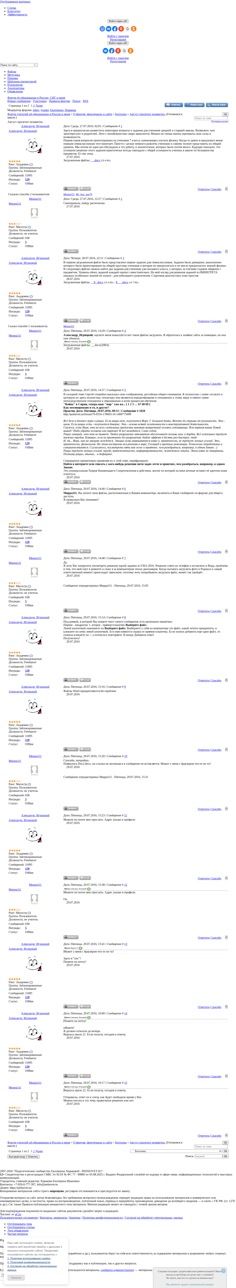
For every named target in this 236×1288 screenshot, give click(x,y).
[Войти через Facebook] (115, 29)
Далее (39, 105)
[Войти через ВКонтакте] (108, 29)
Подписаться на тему (220, 121)
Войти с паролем (118, 36)
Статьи (11, 7)
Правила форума (59, 101)
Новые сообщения (18, 101)
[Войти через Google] (127, 29)
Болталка (121, 114)
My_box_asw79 (84, 194)
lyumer (45, 110)
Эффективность (17, 14)
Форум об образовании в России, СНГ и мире (36, 97)
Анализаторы (15, 88)
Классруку (14, 11)
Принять (16, 1277)
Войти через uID (118, 21)
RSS (85, 101)
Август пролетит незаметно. (147, 114)
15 (125, 1082)
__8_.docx (97, 282)
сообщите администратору (117, 1270)
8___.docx (122, 282)
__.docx (95, 160)
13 (125, 944)
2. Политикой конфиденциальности (28, 1262)
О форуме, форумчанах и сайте (92, 114)
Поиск (76, 101)
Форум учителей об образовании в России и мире (38, 114)
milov (36, 110)
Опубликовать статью (21, 1227)
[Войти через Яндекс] (121, 29)
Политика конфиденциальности (102, 1217)
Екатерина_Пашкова (63, 110)
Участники (40, 101)
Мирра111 (68, 194)
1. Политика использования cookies (28, 1258)
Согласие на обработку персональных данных (154, 1217)
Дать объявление (18, 1230)
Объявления (15, 91)
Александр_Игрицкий (35, 126)
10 (125, 756)
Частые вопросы (17, 1233)
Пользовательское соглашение (19, 1217)
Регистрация (118, 39)
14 (125, 1013)
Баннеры (74, 1217)
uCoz (18, 1214)
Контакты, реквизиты (53, 1217)
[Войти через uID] (102, 29)
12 (125, 884)
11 (125, 815)
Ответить (204, 189)
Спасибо (215, 189)
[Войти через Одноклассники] (133, 29)
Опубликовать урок (19, 1223)
